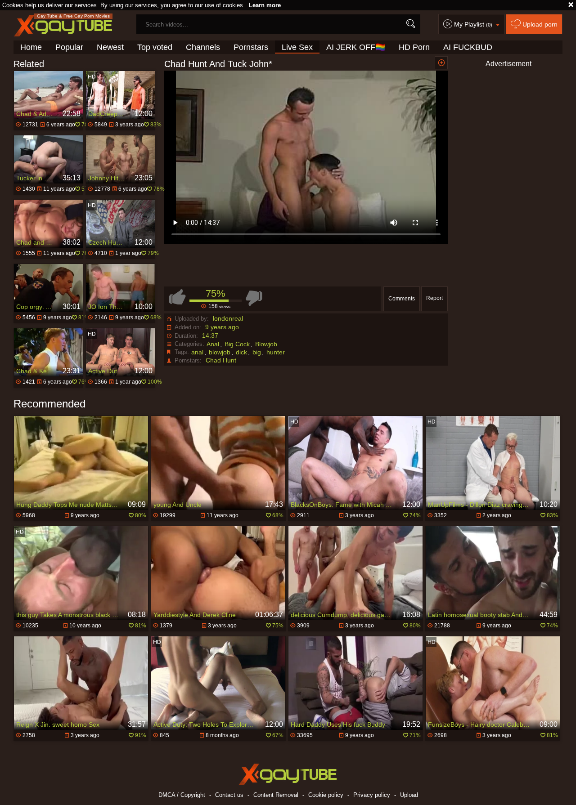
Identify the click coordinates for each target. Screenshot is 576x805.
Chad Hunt (221, 360)
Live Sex (297, 47)
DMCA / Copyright (181, 795)
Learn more (265, 5)
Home (31, 47)
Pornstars (251, 47)
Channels (203, 47)
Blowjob (266, 344)
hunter (275, 352)
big (256, 352)
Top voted (154, 47)
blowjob (219, 352)
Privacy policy (371, 795)
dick (241, 352)
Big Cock (237, 344)
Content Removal (275, 795)
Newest (110, 47)
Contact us (229, 795)
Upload (409, 795)
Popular (69, 47)
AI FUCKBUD (467, 47)
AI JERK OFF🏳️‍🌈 (355, 47)
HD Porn (414, 47)
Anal (213, 344)
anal (197, 352)
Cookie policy (325, 795)
